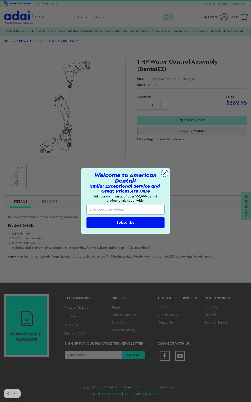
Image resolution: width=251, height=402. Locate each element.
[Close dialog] (164, 173)
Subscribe (125, 222)
